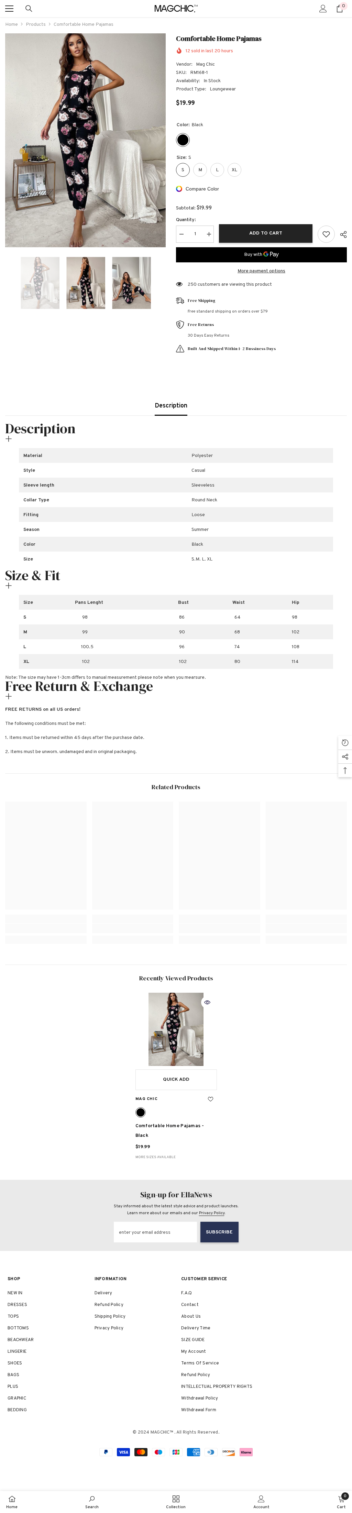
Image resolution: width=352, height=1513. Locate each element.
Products (36, 25)
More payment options (261, 271)
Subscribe (219, 1232)
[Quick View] (207, 1002)
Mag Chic (205, 64)
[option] (85, 140)
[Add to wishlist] (326, 234)
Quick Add (176, 1079)
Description (171, 406)
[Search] (29, 8)
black (140, 1112)
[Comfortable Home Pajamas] (176, 1029)
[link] (46, 928)
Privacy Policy (211, 1213)
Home (11, 25)
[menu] (9, 8)
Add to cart (265, 233)
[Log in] (323, 8)
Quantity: (186, 220)
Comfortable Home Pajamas (169, 1131)
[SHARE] (341, 234)
